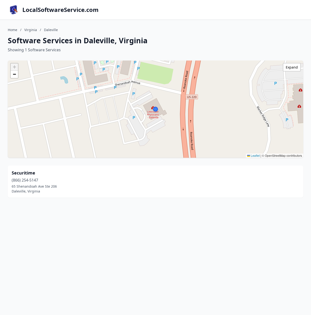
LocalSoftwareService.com (60, 10)
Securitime (23, 173)
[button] (155, 109)
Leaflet (255, 155)
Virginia (30, 29)
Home (12, 29)
